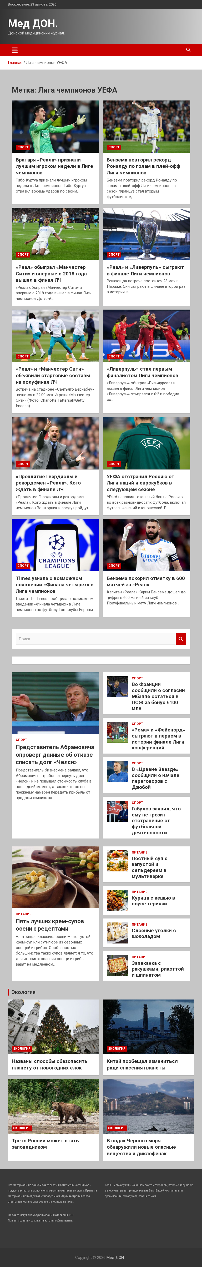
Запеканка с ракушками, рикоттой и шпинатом (158, 969)
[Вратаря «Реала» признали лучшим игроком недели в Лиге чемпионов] (55, 126)
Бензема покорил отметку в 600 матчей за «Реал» (146, 581)
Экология (24, 992)
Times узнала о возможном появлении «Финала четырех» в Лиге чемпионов (55, 584)
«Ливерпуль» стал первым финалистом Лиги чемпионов (142, 372)
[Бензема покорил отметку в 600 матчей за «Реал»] (146, 545)
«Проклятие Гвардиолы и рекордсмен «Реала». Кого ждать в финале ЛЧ (48, 482)
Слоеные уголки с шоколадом (154, 933)
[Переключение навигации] (15, 50)
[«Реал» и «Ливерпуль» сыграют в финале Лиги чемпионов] (146, 234)
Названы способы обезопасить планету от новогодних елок (50, 1064)
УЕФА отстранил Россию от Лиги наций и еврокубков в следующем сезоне (140, 482)
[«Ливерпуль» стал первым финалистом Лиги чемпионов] (146, 335)
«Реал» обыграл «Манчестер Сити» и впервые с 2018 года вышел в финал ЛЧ (51, 273)
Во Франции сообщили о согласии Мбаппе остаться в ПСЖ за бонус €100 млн (158, 696)
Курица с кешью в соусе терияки (153, 901)
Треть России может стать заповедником (45, 1144)
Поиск (181, 639)
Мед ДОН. (33, 23)
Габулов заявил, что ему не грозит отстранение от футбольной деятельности (156, 821)
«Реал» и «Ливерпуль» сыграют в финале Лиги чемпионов (145, 270)
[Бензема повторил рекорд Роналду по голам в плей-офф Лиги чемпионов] (146, 126)
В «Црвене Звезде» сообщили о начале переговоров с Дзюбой (155, 778)
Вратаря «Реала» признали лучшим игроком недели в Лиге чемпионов (54, 166)
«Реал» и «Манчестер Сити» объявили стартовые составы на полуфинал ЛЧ (53, 375)
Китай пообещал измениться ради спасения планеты (142, 1064)
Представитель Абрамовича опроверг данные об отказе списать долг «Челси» (55, 754)
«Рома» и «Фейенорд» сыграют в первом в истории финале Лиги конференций (158, 739)
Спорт (23, 147)
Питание (23, 914)
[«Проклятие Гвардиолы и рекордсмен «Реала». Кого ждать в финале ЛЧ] (55, 443)
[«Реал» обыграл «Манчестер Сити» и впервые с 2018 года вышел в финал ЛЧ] (55, 234)
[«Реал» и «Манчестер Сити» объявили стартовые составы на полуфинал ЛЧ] (55, 335)
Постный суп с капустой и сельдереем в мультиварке (150, 867)
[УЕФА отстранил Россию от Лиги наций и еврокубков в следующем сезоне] (146, 443)
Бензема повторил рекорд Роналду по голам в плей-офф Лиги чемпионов (143, 166)
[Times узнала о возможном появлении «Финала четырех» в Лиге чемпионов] (55, 545)
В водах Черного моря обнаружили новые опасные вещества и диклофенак (141, 1147)
